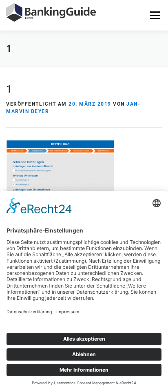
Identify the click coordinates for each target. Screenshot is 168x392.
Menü (155, 15)
